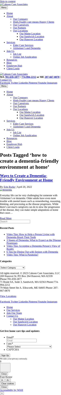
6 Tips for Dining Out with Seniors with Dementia (32, 251)
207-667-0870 (52, 77)
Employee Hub (14, 65)
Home (10, 13)
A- (2, 380)
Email (10, 337)
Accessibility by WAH (11, 390)
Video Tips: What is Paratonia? (22, 254)
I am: (10, 343)
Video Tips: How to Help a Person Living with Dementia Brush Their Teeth (31, 236)
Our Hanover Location (31, 39)
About (10, 16)
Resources (12, 59)
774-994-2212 (28, 77)
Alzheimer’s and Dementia (27, 48)
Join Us (10, 51)
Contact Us (6, 80)
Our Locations (20, 30)
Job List (17, 54)
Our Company (20, 19)
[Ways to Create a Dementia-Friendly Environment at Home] (6, 189)
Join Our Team (14, 313)
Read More (6, 218)
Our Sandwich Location (32, 36)
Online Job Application (25, 57)
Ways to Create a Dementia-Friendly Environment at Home (26, 178)
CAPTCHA (13, 349)
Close (4, 374)
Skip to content (7, 1)
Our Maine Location (30, 33)
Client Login (13, 68)
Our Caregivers (21, 24)
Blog (9, 62)
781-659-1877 (12, 77)
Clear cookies (7, 383)
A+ (8, 380)
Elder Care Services (23, 45)
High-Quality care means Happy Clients (33, 22)
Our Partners (19, 27)
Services (11, 42)
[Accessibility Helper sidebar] (5, 367)
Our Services (13, 310)
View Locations (8, 296)
